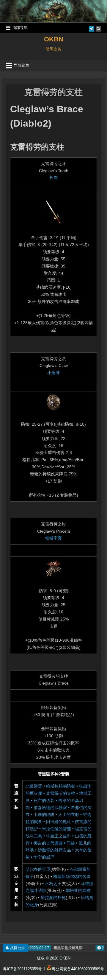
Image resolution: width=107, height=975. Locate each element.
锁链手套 (53, 538)
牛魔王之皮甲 (58, 836)
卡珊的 (40, 814)
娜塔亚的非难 (78, 890)
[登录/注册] (91, 29)
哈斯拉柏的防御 (60, 786)
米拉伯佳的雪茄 (56, 828)
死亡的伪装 (44, 800)
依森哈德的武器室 (50, 807)
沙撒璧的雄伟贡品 (54, 850)
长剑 (53, 177)
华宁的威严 (44, 857)
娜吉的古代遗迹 (48, 843)
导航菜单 (21, 65)
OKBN (53, 39)
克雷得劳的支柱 (53, 92)
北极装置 (34, 786)
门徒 (71, 843)
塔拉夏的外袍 (53, 897)
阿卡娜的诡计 (58, 821)
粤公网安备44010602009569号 (78, 969)
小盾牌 (53, 372)
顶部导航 (20, 27)
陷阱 (50, 814)
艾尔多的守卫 (38, 869)
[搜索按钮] (98, 29)
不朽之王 (53, 883)
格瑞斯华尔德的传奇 (72, 876)
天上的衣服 (68, 814)
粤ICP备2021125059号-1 (24, 969)
